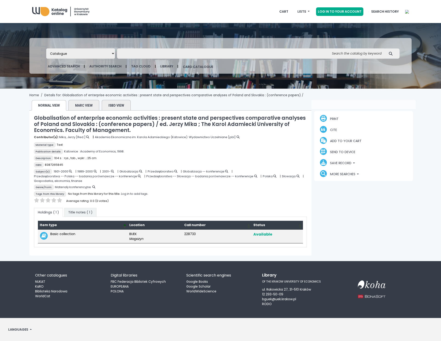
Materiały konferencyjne (73, 187)
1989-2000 (85, 171)
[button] (283, 11)
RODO (267, 304)
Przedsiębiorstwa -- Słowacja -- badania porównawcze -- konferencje (199, 176)
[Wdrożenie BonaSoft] (371, 294)
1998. (120, 151)
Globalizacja (128, 171)
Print (334, 119)
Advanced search (64, 66)
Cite (333, 130)
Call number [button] (195, 225)
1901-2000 (61, 171)
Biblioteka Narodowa (51, 291)
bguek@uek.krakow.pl (279, 299)
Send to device (342, 152)
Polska (268, 176)
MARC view (84, 105)
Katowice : (71, 151)
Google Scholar (198, 286)
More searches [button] (342, 174)
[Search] (392, 53)
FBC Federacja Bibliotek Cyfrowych (138, 281)
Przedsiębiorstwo (161, 171)
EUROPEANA (120, 286)
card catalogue (198, 66)
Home (34, 95)
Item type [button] (48, 225)
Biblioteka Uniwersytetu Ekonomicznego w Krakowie (66, 10)
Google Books (197, 281)
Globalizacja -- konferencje (203, 171)
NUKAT (40, 281)
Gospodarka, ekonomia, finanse (58, 181)
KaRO (39, 286)
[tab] (80, 212)
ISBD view (116, 105)
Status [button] (259, 225)
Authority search (105, 66)
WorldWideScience (201, 291)
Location (137, 225)
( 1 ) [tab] (48, 212)
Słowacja (289, 176)
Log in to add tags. (134, 194)
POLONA (117, 291)
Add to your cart (345, 141)
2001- (106, 171)
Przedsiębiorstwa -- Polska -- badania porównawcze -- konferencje (85, 176)
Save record (340, 163)
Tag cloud (141, 66)
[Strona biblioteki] (407, 11)
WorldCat (42, 296)
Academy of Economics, (98, 151)
